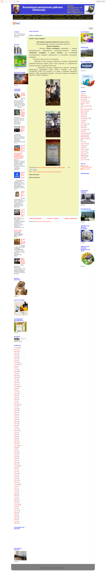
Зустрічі (83, 114)
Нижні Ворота (84, 124)
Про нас (36, 16)
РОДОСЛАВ (69, 16)
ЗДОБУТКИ (35, 18)
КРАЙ (75, 18)
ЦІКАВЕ (69, 18)
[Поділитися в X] (33, 170)
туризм (82, 147)
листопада (16, 347)
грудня (15, 366)
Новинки (83, 127)
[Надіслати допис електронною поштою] (68, 167)
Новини (82, 125)
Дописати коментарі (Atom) (44, 221)
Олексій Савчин (86, 169)
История (83, 116)
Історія (82, 120)
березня (16, 356)
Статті (82, 141)
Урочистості (84, 149)
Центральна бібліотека (55, 171)
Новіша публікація (35, 218)
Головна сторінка (18, 16)
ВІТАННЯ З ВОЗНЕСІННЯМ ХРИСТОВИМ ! (23, 113)
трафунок (83, 145)
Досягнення (84, 111)
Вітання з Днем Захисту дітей (18, 231)
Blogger (63, 568)
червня (16, 358)
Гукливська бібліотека (86, 106)
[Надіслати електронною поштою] (30, 170)
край (82, 122)
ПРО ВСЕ (81, 18)
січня (15, 368)
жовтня (16, 353)
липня (15, 360)
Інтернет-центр (45, 171)
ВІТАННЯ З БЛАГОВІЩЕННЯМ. (23, 242)
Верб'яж (83, 95)
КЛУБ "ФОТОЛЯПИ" (19, 18)
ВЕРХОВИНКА (77, 16)
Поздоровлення (85, 133)
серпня (16, 380)
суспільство (84, 143)
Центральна (84, 153)
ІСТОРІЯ (87, 18)
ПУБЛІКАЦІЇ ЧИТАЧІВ (59, 18)
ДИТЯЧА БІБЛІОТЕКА (45, 18)
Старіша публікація (70, 218)
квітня (15, 373)
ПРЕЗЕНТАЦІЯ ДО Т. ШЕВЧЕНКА (23, 129)
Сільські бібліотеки (85, 138)
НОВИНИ (28, 18)
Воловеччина (84, 101)
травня (15, 375)
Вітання (83, 99)
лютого (16, 349)
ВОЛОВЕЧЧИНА (28, 16)
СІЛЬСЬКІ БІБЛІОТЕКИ (58, 16)
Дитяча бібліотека (85, 109)
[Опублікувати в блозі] (31, 170)
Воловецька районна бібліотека (87, 166)
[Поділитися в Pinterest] (36, 170)
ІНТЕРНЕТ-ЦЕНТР (45, 16)
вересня (16, 351)
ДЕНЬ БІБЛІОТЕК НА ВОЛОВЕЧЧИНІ (23, 261)
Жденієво (83, 112)
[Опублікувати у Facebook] (34, 170)
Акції (82, 93)
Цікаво (82, 157)
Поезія (82, 131)
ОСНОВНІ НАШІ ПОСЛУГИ (23, 95)
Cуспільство (84, 159)
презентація (84, 135)
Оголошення (84, 129)
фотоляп (83, 151)
